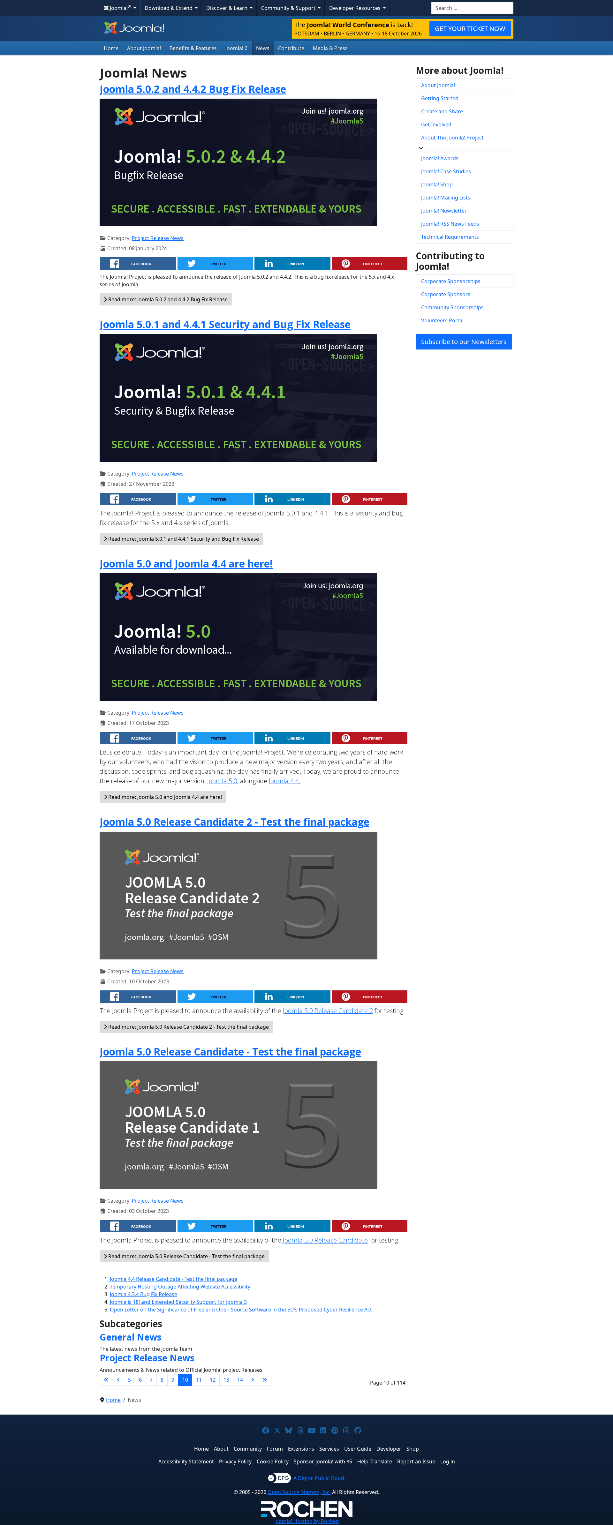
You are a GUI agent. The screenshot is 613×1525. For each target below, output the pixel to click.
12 (213, 1379)
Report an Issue (416, 1461)
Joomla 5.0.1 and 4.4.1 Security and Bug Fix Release (225, 324)
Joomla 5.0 (222, 781)
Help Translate (374, 1461)
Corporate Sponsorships (451, 281)
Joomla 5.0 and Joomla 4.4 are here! (186, 563)
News (262, 48)
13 (226, 1379)
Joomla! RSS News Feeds (450, 223)
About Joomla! (144, 48)
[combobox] (472, 8)
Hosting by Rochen (306, 1521)
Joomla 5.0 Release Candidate (325, 1240)
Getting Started (439, 98)
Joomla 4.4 (284, 781)
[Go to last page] (264, 1380)
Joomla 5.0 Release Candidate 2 (328, 1010)
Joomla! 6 (236, 48)
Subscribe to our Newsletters (464, 341)
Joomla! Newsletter (444, 210)
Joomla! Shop (437, 184)
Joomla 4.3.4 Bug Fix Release (143, 1294)
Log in (447, 1461)
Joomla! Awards (439, 158)
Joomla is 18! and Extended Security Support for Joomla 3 (178, 1301)
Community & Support (289, 7)
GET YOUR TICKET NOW (470, 28)
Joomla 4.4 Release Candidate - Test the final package (173, 1278)
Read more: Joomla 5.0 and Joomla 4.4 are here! (164, 796)
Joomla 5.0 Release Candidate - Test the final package (230, 1051)
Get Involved (436, 124)
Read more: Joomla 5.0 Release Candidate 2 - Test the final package (188, 1026)
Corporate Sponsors (445, 294)
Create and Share (442, 111)
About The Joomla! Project (452, 137)
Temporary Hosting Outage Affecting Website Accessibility (180, 1286)
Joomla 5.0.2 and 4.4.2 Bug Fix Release (193, 89)
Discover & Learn (227, 7)
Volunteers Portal (442, 320)
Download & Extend (169, 7)
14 (240, 1379)
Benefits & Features (193, 48)
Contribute (291, 48)
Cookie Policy (273, 1461)
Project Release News (158, 238)
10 (185, 1379)
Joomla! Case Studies (446, 171)
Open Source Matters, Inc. (299, 1492)
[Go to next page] (252, 1380)
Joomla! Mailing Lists (445, 197)
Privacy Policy (235, 1461)
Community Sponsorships (452, 307)
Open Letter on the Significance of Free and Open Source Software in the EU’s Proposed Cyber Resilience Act (241, 1309)
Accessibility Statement (186, 1461)
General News (131, 1337)
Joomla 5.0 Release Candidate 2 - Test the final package (234, 822)
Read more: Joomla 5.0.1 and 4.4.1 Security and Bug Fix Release (183, 538)
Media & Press (330, 48)
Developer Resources (355, 7)
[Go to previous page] (118, 1380)
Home (111, 48)
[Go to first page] (106, 1380)
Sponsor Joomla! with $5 (323, 1461)
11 (199, 1379)
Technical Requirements (450, 236)
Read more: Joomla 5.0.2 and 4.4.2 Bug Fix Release (167, 299)
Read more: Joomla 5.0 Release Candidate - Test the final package (186, 1256)
